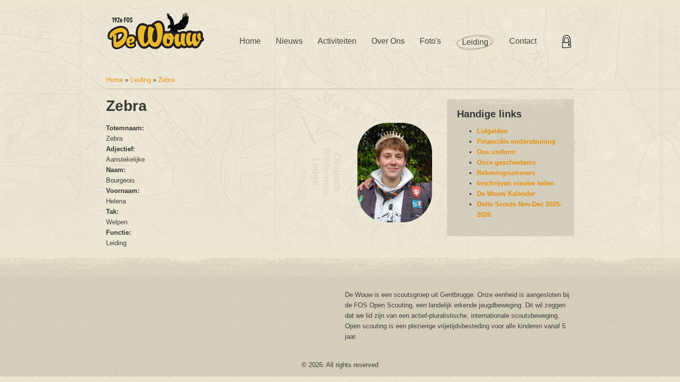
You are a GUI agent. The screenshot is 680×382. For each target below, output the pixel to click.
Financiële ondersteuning (516, 141)
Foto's (430, 41)
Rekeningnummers (506, 173)
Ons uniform (496, 152)
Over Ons (388, 41)
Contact (523, 41)
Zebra (166, 80)
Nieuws (289, 41)
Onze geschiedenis (506, 162)
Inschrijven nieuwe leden (515, 183)
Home (250, 41)
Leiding (475, 42)
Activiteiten (337, 41)
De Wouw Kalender (506, 193)
